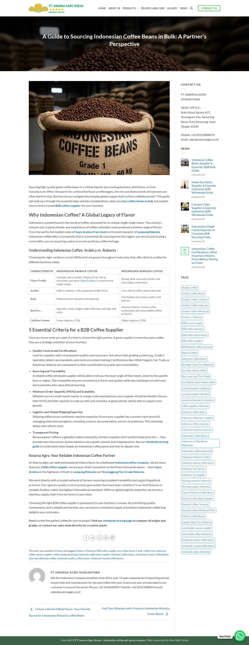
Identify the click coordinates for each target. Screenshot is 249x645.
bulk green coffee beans (194, 358)
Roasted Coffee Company (195, 504)
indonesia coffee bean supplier (94, 554)
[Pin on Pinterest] (106, 538)
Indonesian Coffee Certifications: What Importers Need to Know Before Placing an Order (205, 255)
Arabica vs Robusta (85, 550)
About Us (114, 8)
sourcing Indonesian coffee (42, 558)
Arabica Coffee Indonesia (195, 305)
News (183, 8)
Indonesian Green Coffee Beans (152, 554)
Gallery (172, 8)
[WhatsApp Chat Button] (239, 635)
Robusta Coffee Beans (193, 516)
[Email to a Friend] (99, 538)
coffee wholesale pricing (65, 554)
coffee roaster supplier (40, 554)
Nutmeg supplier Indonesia (196, 486)
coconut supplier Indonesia (195, 394)
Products (129, 8)
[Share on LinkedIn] (113, 538)
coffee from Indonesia (154, 550)
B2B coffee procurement (194, 335)
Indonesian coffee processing (197, 451)
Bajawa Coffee (189, 352)
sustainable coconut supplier (196, 528)
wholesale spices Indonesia (196, 551)
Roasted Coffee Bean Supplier (197, 498)
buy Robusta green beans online (198, 382)
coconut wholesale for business (198, 400)
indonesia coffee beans (123, 554)
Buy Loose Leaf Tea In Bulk (196, 376)
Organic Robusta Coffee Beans (198, 492)
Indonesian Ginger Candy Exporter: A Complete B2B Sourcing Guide (203, 232)
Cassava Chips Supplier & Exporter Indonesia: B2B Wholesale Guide (204, 210)
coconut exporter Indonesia (196, 388)
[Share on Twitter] (93, 538)
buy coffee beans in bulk (130, 550)
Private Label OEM (152, 8)
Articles (59, 550)
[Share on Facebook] (86, 538)
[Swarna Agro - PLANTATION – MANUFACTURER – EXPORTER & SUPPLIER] (56, 8)
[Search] (191, 8)
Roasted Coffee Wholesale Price (198, 510)
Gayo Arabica (88, 280)
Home (102, 8)
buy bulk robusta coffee (194, 370)
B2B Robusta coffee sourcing (197, 346)
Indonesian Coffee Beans (195, 435)
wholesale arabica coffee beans (73, 558)
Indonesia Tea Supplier (193, 474)
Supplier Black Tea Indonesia (196, 522)
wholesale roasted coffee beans (107, 558)
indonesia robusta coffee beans (198, 462)
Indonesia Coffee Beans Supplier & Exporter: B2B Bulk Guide (203, 165)
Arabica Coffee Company (195, 299)
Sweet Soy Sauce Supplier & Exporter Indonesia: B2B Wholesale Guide (204, 187)
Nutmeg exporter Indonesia (196, 480)
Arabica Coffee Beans (193, 293)
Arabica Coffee (189, 287)
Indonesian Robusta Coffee (196, 457)
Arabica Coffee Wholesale (195, 311)
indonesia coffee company (195, 423)
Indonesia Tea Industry (194, 468)
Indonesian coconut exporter (197, 429)
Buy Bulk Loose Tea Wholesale (198, 364)
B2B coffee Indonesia (193, 329)
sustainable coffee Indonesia (196, 534)
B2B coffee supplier (106, 550)
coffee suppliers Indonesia (195, 406)
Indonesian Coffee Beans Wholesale (195, 443)
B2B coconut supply (192, 323)
